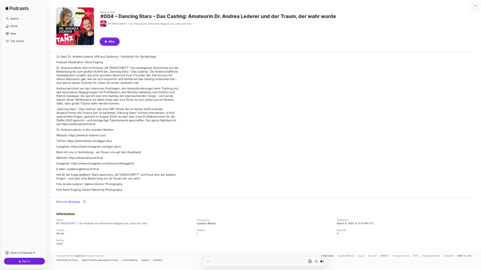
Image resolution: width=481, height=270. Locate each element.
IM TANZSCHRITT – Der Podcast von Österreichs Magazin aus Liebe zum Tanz (101, 223)
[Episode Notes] (310, 261)
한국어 (416, 256)
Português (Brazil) (431, 256)
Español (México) (346, 256)
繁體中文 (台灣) (464, 256)
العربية (361, 256)
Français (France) (401, 256)
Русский (372, 256)
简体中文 (384, 256)
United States (327, 256)
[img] (17, 8)
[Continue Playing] (316, 261)
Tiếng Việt (448, 256)
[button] (24, 18)
